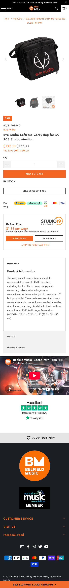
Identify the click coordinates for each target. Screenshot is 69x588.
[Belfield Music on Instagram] (34, 547)
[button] (34, 584)
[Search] (56, 8)
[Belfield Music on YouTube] (46, 547)
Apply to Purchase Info (35, 245)
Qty (5, 157)
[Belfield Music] (34, 8)
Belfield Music (17, 576)
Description (13, 263)
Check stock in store (34, 191)
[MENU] (1, 8)
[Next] (63, 59)
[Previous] (6, 59)
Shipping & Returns (16, 347)
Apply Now (19, 238)
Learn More (49, 238)
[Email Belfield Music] (22, 547)
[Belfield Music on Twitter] (40, 547)
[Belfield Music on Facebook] (28, 547)
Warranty (11, 336)
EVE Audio (9, 129)
